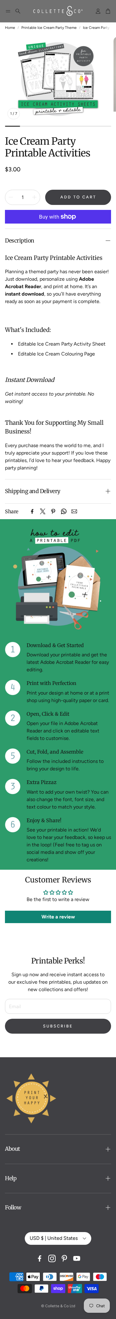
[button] (8, 11)
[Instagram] (52, 1258)
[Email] (74, 511)
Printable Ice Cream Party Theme (49, 27)
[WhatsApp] (64, 511)
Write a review (58, 917)
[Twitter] (42, 511)
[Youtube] (76, 1258)
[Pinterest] (53, 511)
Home (10, 27)
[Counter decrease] (10, 197)
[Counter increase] (34, 197)
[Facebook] (32, 511)
